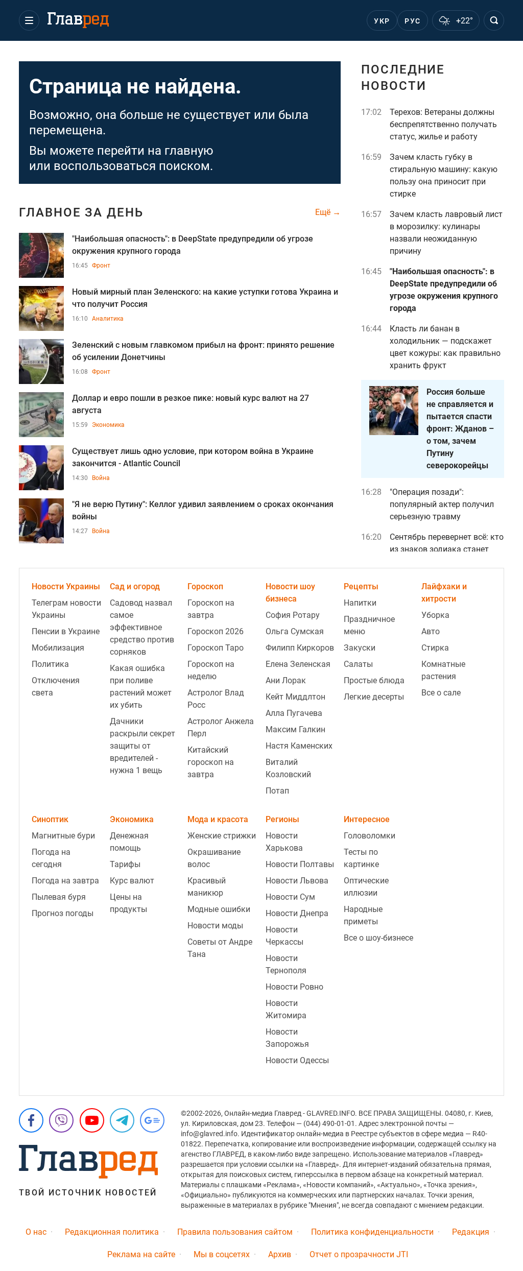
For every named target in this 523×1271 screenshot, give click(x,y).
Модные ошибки (218, 909)
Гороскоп (205, 586)
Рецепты (361, 586)
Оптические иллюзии (366, 887)
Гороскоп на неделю (210, 670)
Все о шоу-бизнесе (378, 938)
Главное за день (81, 212)
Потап (277, 791)
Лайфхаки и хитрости (444, 593)
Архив (279, 1254)
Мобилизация (58, 648)
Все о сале (441, 693)
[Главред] (78, 20)
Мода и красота (217, 819)
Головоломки (369, 836)
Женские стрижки (221, 836)
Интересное (367, 819)
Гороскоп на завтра (210, 609)
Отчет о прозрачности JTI (359, 1254)
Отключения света (56, 687)
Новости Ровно (294, 987)
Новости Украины (66, 586)
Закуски (359, 648)
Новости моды (215, 925)
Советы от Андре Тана (219, 948)
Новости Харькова (284, 842)
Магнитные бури (63, 836)
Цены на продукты (128, 903)
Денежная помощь (129, 842)
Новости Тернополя (286, 964)
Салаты (358, 664)
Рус (412, 21)
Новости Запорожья (287, 1038)
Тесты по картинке (361, 858)
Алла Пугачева (294, 713)
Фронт (101, 265)
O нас (36, 1232)
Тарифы (125, 864)
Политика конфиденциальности (372, 1232)
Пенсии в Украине (66, 631)
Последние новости (403, 77)
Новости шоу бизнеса (290, 593)
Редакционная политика (112, 1232)
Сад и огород (135, 586)
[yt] (92, 1120)
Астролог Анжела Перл (220, 727)
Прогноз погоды (62, 913)
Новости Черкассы (284, 936)
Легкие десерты (374, 697)
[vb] (61, 1120)
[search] (494, 20)
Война (101, 478)
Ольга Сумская (295, 631)
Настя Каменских (299, 746)
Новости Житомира (286, 1009)
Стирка (435, 648)
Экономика (108, 424)
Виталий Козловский (288, 768)
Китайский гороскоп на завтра (210, 762)
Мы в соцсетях (222, 1254)
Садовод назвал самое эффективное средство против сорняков (142, 627)
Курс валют (132, 880)
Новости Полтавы (300, 864)
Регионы (282, 819)
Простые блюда (374, 680)
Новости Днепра (297, 913)
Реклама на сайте (141, 1254)
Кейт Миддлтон (295, 697)
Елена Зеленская (298, 664)
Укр (382, 21)
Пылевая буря (59, 897)
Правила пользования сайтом (235, 1232)
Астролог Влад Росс (215, 699)
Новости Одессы (297, 1060)
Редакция (470, 1232)
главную (188, 150)
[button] (29, 20)
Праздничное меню (369, 625)
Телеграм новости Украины (66, 609)
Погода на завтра (65, 880)
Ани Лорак (286, 680)
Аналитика (108, 318)
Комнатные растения (443, 670)
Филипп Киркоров (300, 648)
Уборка (435, 615)
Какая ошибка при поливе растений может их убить (141, 686)
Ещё (323, 212)
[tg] (122, 1120)
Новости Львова (297, 880)
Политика (50, 664)
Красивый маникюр (206, 887)
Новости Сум (290, 897)
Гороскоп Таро (215, 648)
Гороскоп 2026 (215, 631)
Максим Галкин (295, 729)
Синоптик (50, 819)
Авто (430, 631)
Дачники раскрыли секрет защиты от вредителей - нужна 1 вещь (142, 745)
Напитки (360, 603)
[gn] (152, 1120)
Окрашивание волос (214, 858)
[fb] (31, 1120)
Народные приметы (363, 915)
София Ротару (293, 615)
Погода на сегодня (51, 858)
